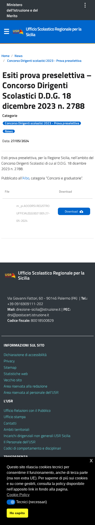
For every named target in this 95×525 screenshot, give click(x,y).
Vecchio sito (13, 380)
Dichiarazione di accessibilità (25, 354)
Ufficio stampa (15, 416)
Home (5, 55)
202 (40, 303)
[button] (11, 502)
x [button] (91, 460)
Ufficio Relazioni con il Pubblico (27, 410)
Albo (25, 178)
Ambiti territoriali (16, 429)
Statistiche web (16, 373)
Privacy (9, 361)
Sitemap (10, 367)
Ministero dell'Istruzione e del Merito (22, 10)
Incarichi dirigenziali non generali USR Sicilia (37, 435)
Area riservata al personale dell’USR (31, 392)
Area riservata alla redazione (25, 386)
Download (71, 211)
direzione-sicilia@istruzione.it (38, 309)
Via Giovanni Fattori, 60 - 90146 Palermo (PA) (42, 298)
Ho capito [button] (17, 513)
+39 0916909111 (21, 303)
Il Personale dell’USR (20, 442)
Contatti (10, 423)
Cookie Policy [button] (18, 495)
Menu (6, 32)
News (19, 55)
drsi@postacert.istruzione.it (28, 315)
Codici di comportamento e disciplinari (32, 448)
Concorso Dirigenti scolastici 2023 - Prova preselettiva (44, 60)
